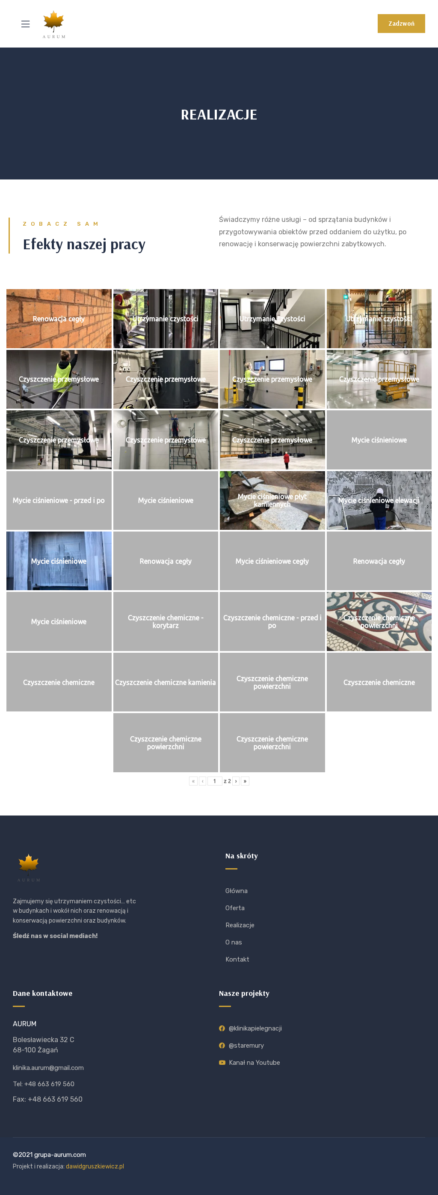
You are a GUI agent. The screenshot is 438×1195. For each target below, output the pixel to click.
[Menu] (25, 24)
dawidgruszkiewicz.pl (95, 1166)
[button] (401, 23)
